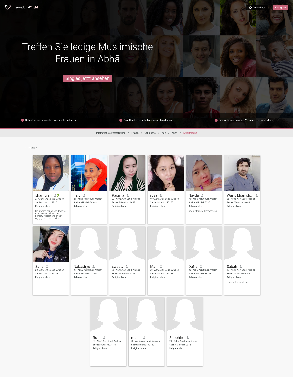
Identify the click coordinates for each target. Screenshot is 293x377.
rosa (153, 195)
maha (136, 338)
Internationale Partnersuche (110, 132)
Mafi (153, 266)
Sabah (232, 266)
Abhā (174, 132)
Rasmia (118, 195)
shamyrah (43, 195)
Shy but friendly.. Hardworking (202, 211)
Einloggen (280, 7)
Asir (164, 132)
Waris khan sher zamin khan (240, 195)
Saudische (150, 132)
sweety (117, 266)
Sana (39, 266)
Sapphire (176, 338)
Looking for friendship (237, 282)
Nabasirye (82, 266)
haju (77, 195)
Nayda (193, 195)
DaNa (192, 266)
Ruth (97, 338)
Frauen (135, 132)
